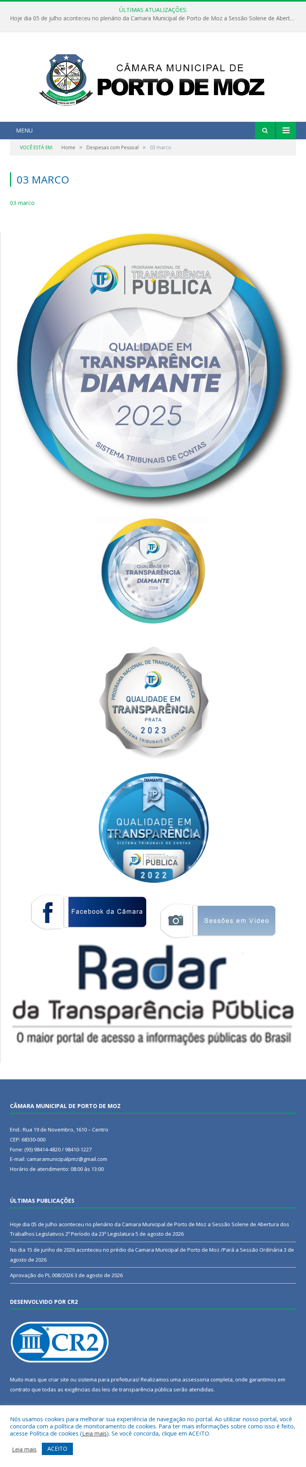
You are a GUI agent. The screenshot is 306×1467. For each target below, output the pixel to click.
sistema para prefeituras (108, 1379)
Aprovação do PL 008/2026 (41, 1275)
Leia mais (94, 1433)
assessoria (195, 1379)
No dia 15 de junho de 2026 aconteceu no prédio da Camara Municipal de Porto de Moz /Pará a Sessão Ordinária (155, 18)
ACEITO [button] (57, 1448)
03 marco (22, 203)
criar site (58, 1379)
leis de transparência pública (137, 1389)
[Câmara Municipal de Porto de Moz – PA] (153, 78)
